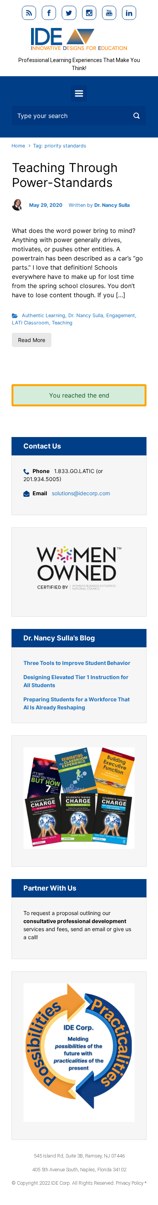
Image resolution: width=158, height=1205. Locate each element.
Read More (31, 340)
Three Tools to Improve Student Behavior (76, 663)
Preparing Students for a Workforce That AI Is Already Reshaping (76, 703)
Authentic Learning (43, 315)
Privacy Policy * (131, 1183)
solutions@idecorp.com (81, 493)
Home (18, 146)
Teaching (62, 323)
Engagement (120, 315)
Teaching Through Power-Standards (65, 175)
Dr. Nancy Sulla (112, 205)
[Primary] (79, 93)
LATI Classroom (30, 323)
